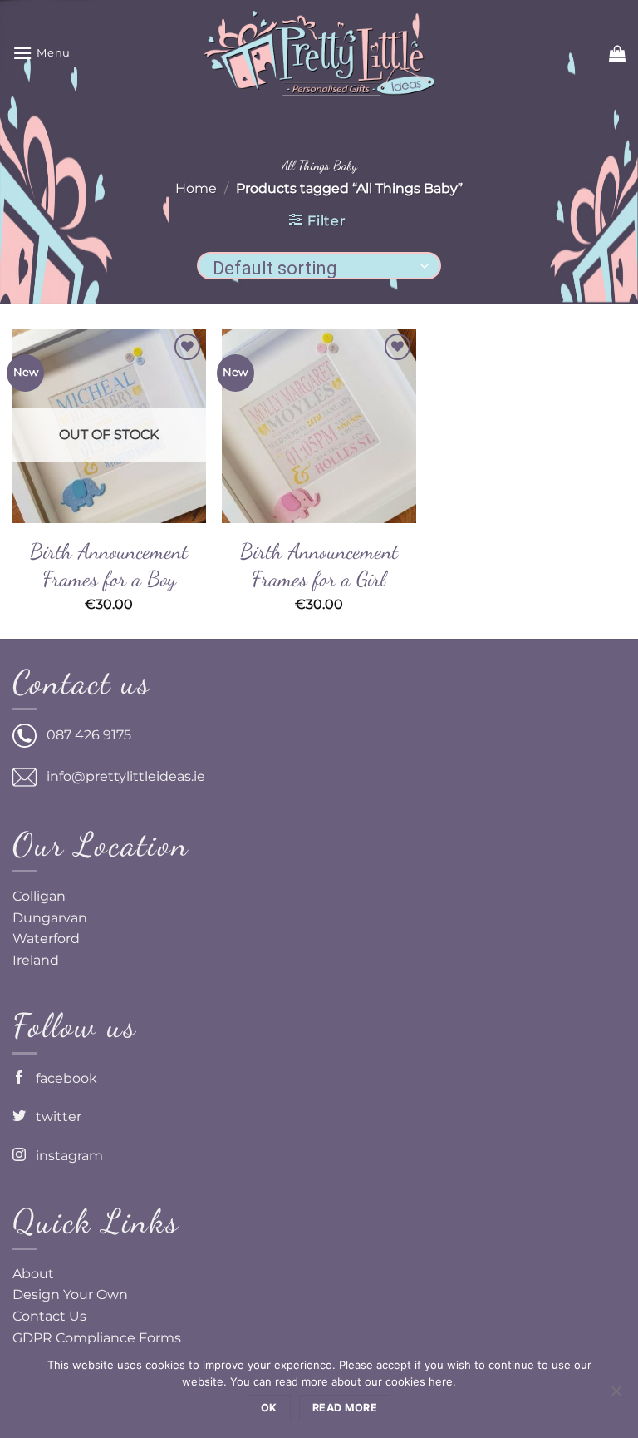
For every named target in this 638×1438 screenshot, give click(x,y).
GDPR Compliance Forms (96, 1338)
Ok (269, 1407)
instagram (64, 1156)
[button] (41, 52)
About (33, 1274)
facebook (61, 1078)
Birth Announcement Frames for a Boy (109, 564)
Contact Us (49, 1316)
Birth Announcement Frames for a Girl (319, 564)
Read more (344, 1407)
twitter (53, 1116)
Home (196, 188)
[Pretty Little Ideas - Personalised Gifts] (319, 53)
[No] (616, 1395)
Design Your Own (70, 1294)
